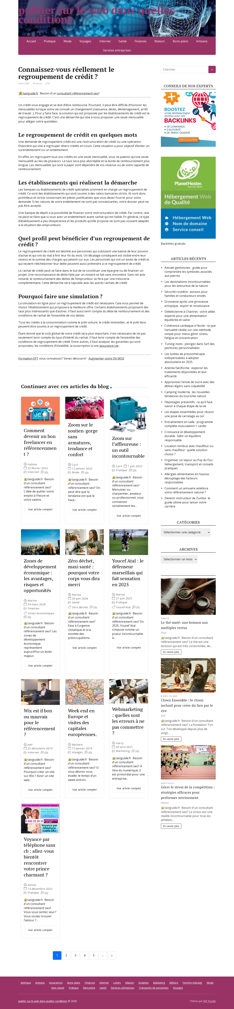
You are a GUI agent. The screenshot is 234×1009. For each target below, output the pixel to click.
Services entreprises (117, 50)
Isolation (143, 982)
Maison (159, 41)
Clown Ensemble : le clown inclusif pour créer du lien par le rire (187, 705)
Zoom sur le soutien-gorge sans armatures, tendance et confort (83, 439)
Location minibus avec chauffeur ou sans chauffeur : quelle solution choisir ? (189, 450)
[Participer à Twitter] (58, 378)
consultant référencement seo (77, 93)
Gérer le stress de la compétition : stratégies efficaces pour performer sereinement (188, 792)
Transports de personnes (154, 987)
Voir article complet (40, 509)
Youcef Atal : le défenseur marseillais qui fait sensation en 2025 (128, 572)
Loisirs (117, 982)
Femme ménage (192, 982)
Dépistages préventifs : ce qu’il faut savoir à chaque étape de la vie (188, 404)
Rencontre (89, 987)
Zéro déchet (80, 607)
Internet (105, 41)
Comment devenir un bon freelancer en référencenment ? (40, 442)
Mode (67, 41)
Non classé (57, 987)
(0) (46, 472)
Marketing (123, 751)
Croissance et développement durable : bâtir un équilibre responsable (185, 436)
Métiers (173, 982)
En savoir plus (171, 652)
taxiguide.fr (30, 93)
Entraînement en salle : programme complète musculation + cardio (189, 424)
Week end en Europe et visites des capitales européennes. (82, 722)
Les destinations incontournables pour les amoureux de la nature (187, 284)
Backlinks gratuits (173, 244)
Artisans (201, 41)
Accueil (31, 41)
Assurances (56, 982)
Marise (32, 600)
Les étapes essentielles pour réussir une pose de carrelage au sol (189, 414)
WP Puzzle (209, 1001)
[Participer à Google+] (49, 378)
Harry (120, 743)
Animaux (26, 982)
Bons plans (180, 41)
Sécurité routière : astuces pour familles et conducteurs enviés (186, 294)
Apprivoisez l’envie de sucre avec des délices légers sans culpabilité (189, 384)
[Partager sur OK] (40, 378)
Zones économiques (41, 613)
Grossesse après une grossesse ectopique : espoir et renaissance (187, 304)
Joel (30, 744)
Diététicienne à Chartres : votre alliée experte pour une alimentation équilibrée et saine (190, 316)
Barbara (77, 744)
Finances (140, 41)
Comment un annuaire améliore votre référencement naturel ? (186, 490)
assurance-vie (108, 346)
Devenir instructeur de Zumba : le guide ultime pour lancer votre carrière (187, 502)
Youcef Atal (123, 607)
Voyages (85, 41)
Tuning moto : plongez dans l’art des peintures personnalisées (190, 346)
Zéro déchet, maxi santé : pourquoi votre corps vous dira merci (84, 572)
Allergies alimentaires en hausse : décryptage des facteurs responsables (187, 478)
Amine (32, 885)
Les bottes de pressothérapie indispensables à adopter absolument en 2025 (185, 358)
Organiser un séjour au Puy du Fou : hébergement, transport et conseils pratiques (189, 464)
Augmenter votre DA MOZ (106, 358)
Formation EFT (28, 358)
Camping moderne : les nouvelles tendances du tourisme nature (187, 394)
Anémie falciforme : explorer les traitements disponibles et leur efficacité (186, 372)
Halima (32, 464)
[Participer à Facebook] (22, 378)
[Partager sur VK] (31, 378)
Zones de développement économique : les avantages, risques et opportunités (40, 575)
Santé (123, 41)
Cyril (75, 464)
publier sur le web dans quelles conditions (96, 14)
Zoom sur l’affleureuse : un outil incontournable (128, 447)
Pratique (50, 41)
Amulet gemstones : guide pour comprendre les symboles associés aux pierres (188, 272)
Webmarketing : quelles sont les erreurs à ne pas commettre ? (128, 721)
